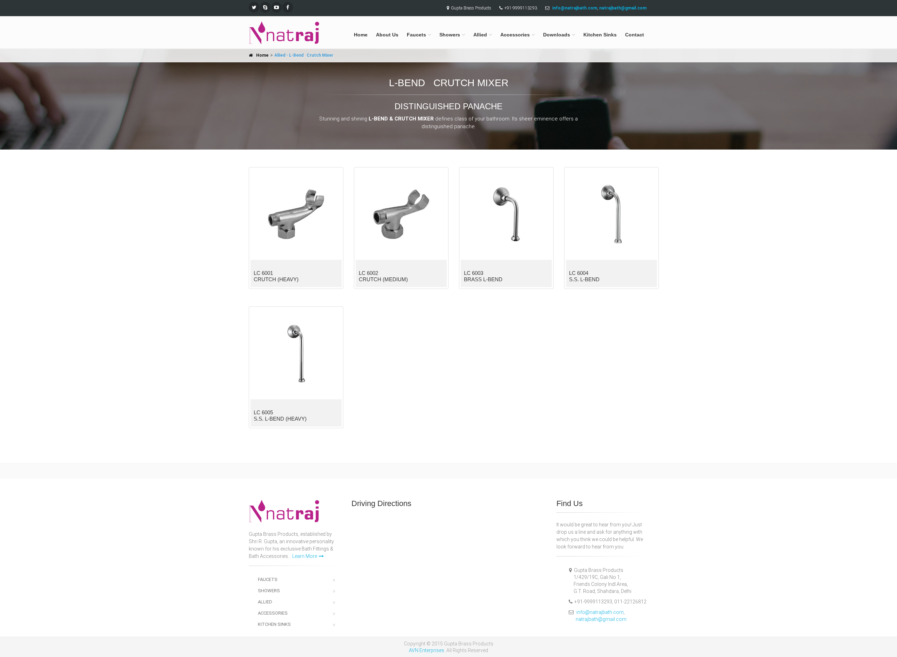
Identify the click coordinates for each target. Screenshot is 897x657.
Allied (480, 34)
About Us (387, 34)
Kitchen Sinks (600, 34)
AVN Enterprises (426, 650)
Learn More (304, 556)
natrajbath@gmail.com (601, 619)
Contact (634, 34)
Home (361, 34)
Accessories (515, 34)
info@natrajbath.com (600, 612)
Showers (449, 34)
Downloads (556, 34)
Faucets (416, 34)
